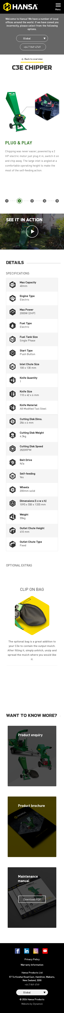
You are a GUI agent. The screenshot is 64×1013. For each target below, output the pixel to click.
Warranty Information (32, 964)
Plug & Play (19, 200)
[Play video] (32, 232)
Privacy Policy (32, 959)
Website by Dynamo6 (32, 1003)
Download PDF (32, 899)
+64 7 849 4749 (32, 47)
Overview (7, 200)
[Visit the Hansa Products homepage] (20, 7)
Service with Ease (57, 200)
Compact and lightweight (44, 200)
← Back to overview (32, 58)
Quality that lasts (32, 200)
